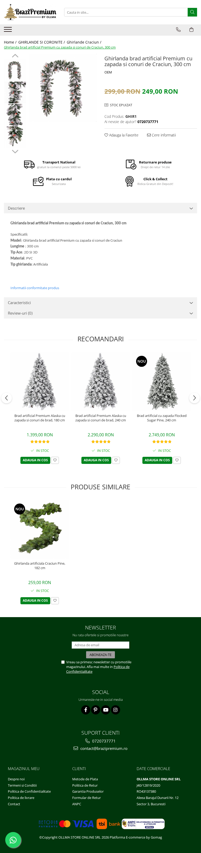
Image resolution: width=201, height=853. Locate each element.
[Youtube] (105, 709)
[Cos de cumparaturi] (191, 29)
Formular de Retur (86, 797)
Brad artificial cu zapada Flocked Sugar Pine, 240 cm (162, 418)
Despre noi (16, 779)
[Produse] (8, 31)
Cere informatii (163, 135)
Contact (14, 804)
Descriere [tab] (16, 208)
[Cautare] (192, 12)
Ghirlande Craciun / (84, 42)
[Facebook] (85, 709)
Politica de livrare (21, 797)
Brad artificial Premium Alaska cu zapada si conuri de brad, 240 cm (100, 418)
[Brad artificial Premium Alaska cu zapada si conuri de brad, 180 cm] (39, 381)
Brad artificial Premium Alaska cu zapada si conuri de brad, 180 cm (39, 418)
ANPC (76, 804)
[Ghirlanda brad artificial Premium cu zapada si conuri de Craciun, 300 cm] (63, 88)
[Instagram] (115, 709)
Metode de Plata (85, 779)
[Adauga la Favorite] (55, 460)
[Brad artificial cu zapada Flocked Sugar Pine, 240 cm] (161, 381)
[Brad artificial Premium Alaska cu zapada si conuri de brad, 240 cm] (100, 381)
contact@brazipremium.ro (103, 748)
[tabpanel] (63, 88)
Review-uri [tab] (20, 313)
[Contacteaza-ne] (178, 29)
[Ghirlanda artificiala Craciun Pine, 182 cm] (39, 529)
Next (15, 150)
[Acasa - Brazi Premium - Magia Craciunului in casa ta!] (30, 12)
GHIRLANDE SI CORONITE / (42, 42)
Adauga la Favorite (123, 135)
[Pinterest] (95, 709)
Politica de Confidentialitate (29, 791)
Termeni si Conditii (22, 785)
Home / (11, 42)
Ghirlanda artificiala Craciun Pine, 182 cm (39, 565)
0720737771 (103, 741)
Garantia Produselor (88, 791)
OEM (108, 72)
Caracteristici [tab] (19, 302)
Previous (15, 56)
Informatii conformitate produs (34, 287)
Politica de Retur (85, 785)
